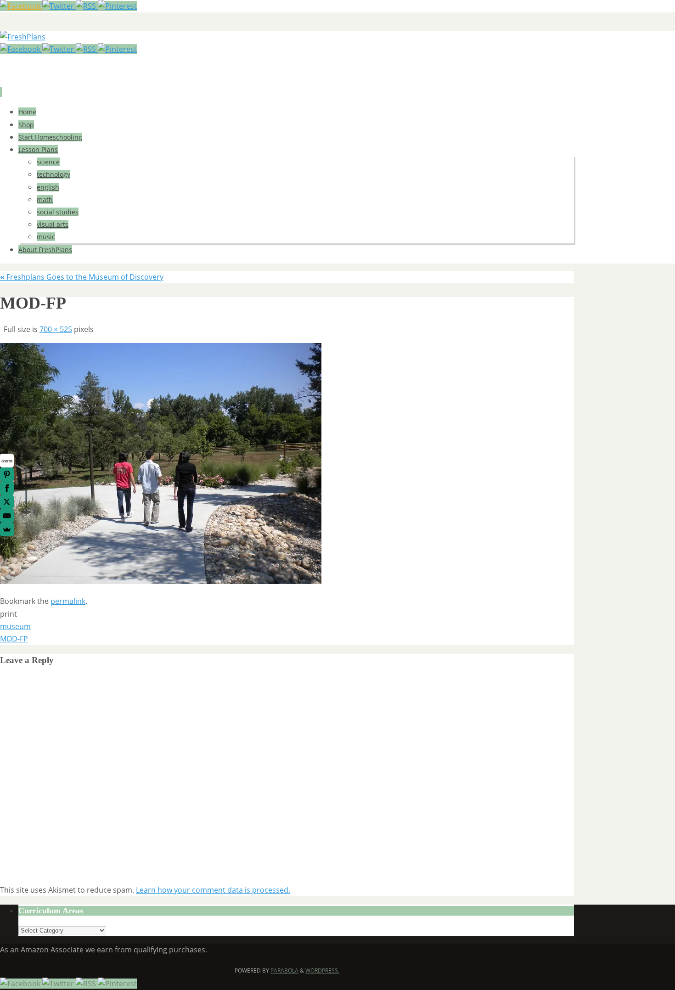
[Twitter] (59, 6)
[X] (7, 502)
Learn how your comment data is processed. (213, 890)
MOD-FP (14, 639)
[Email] (7, 516)
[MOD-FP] (160, 581)
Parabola (284, 970)
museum (15, 626)
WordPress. (322, 970)
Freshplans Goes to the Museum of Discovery (81, 277)
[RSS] (87, 6)
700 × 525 (55, 329)
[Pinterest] (117, 6)
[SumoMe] (7, 529)
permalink (68, 601)
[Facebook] (21, 6)
